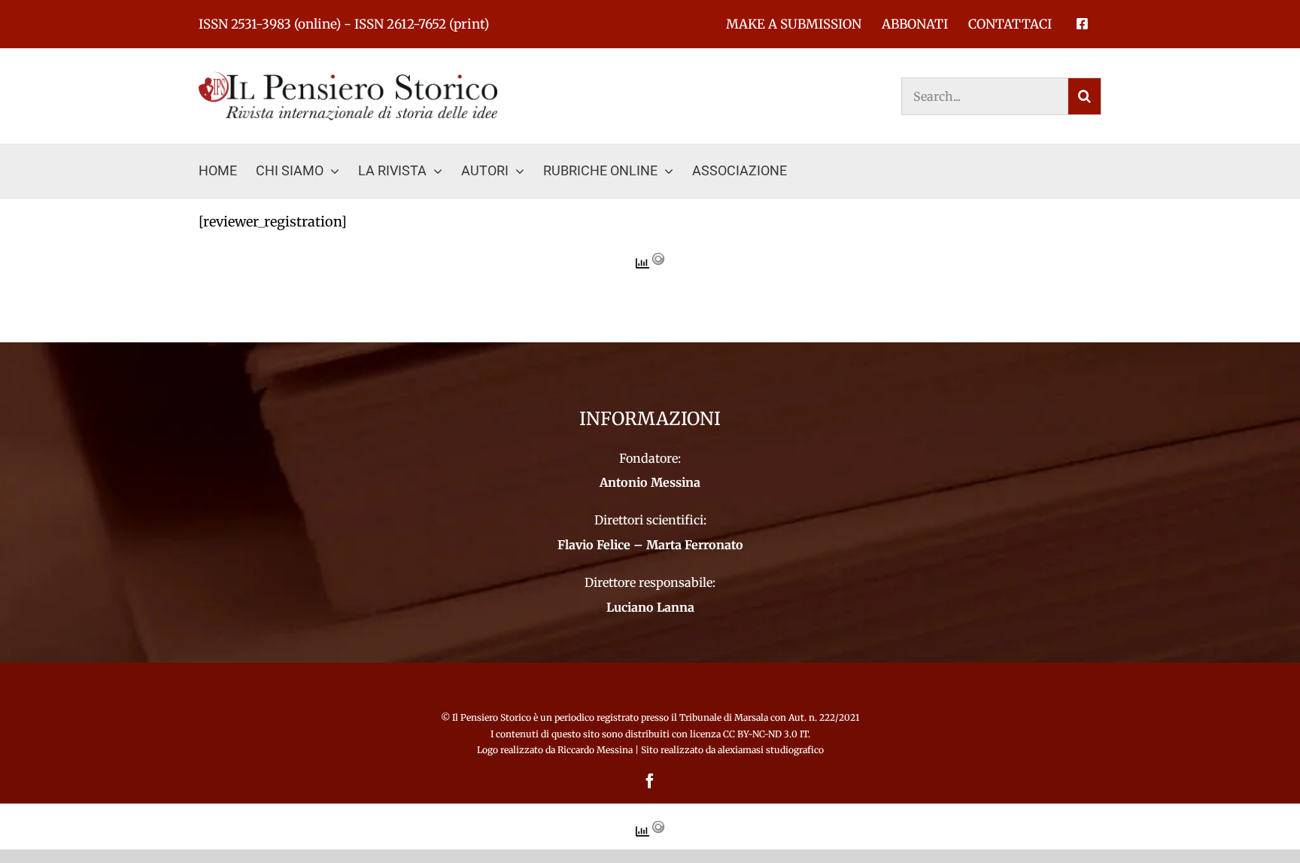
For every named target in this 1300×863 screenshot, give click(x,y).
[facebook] (650, 781)
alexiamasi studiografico (771, 749)
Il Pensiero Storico (492, 717)
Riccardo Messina (595, 749)
